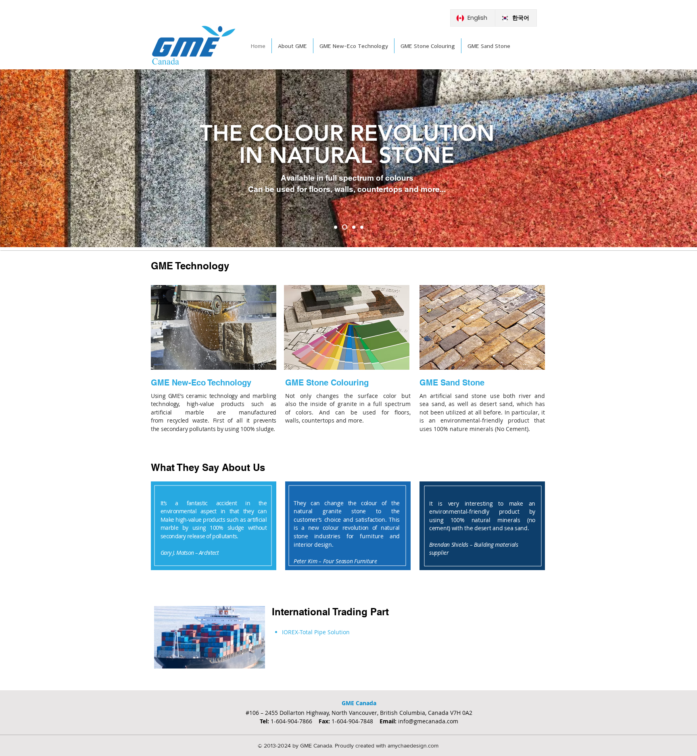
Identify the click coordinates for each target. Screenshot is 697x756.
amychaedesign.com (412, 745)
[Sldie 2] (343, 227)
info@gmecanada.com (427, 721)
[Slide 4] (361, 227)
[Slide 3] (352, 227)
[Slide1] (335, 227)
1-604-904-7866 (295, 721)
